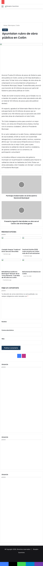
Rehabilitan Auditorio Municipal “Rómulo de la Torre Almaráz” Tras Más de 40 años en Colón (11, 274)
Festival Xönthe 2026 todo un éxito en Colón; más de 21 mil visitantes (31, 251)
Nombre (4, 321)
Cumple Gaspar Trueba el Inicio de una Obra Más (11, 250)
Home (5, 25)
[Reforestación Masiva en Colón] (31, 264)
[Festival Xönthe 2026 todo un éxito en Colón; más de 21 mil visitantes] (31, 242)
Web (3, 339)
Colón (18, 25)
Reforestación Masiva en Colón (31, 273)
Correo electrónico (8, 330)
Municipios (11, 25)
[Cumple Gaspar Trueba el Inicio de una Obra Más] (11, 242)
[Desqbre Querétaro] (12, 6)
